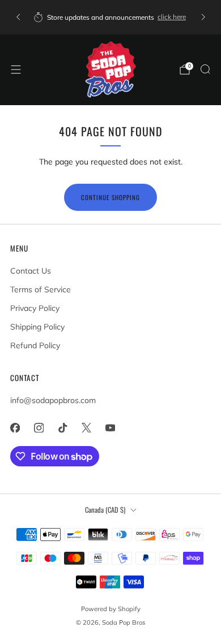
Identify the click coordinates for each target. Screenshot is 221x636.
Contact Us (30, 271)
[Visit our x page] (86, 427)
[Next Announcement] (203, 17)
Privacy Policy (35, 308)
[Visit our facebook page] (15, 427)
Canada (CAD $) (105, 509)
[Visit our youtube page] (110, 427)
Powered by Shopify (111, 609)
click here (172, 16)
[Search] (205, 69)
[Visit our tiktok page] (62, 427)
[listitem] (111, 17)
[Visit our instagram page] (38, 427)
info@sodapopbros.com (53, 400)
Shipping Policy (37, 327)
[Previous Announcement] (18, 17)
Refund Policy (35, 345)
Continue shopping (110, 197)
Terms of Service (40, 289)
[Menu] (16, 69)
